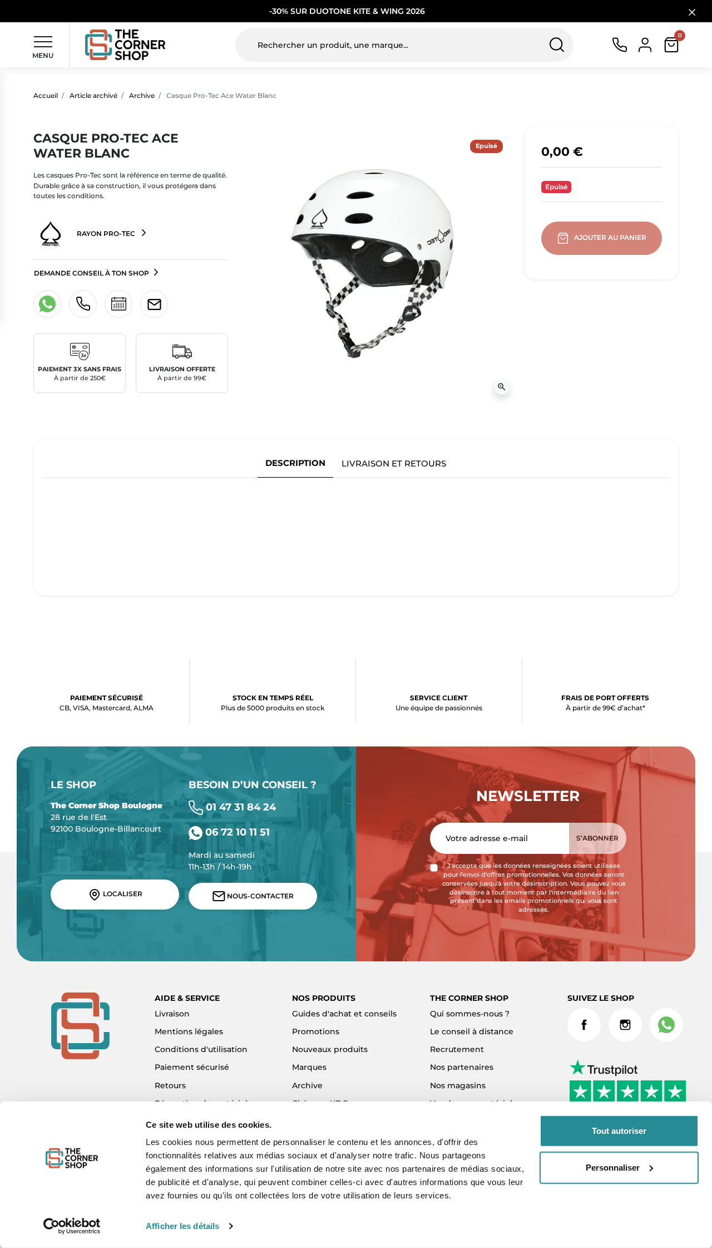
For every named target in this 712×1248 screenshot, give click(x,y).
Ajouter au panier (610, 237)
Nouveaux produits (330, 1049)
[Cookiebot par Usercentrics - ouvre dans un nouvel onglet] (72, 1226)
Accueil (45, 95)
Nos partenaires (461, 1067)
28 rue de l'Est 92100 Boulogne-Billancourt (106, 817)
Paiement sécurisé (192, 1067)
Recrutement (457, 1049)
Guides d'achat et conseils (344, 1014)
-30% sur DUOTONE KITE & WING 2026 (348, 11)
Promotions (315, 1031)
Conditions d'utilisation (201, 1049)
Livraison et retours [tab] (394, 463)
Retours (170, 1085)
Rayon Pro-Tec (106, 233)
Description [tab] (295, 463)
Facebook (584, 1024)
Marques (309, 1067)
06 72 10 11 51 (236, 832)
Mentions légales (189, 1031)
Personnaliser (613, 1167)
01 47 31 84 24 (239, 807)
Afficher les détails (182, 1226)
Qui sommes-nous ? (470, 1014)
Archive (142, 95)
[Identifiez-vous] (645, 44)
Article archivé (93, 95)
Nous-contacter (259, 896)
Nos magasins (458, 1085)
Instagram (625, 1024)
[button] (671, 44)
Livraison (172, 1014)
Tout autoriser (619, 1131)
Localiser (121, 894)
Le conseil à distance (471, 1031)
